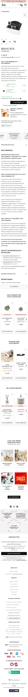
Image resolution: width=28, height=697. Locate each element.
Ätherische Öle (14, 586)
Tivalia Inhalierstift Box (7, 366)
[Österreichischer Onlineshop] (12, 664)
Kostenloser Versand (7, 516)
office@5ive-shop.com (15, 631)
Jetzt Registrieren (17, 574)
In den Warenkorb (19, 102)
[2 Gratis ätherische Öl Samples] (5, 113)
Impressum (14, 592)
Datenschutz (23, 683)
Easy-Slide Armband (9, 90)
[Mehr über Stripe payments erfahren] (14, 690)
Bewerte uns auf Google (15, 637)
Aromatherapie (7, 464)
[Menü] (25, 4)
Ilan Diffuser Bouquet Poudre (7, 411)
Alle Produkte (14, 497)
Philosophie (14, 584)
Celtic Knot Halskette (21, 319)
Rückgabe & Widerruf (14, 615)
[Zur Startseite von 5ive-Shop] (3, 4)
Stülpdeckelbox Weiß (11, 84)
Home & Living (20, 464)
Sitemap (14, 685)
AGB (9, 683)
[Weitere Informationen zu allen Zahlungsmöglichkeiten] (14, 655)
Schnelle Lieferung (13, 604)
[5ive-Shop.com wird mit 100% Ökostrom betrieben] (14, 672)
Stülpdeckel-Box (8, 262)
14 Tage (14, 527)
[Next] (26, 319)
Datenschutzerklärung (21, 560)
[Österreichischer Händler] (16, 664)
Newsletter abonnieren (14, 553)
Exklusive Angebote (21, 487)
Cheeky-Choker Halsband (21, 364)
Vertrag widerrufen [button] (14, 618)
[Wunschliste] (18, 5)
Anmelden (15, 571)
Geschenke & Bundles (7, 122)
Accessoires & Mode (15, 121)
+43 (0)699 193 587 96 (15, 629)
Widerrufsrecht (15, 683)
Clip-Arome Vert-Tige (7, 319)
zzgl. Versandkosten (6, 57)
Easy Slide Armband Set (10, 256)
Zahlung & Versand (14, 612)
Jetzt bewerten (14, 286)
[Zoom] (24, 15)
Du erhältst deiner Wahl (21, 515)
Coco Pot (20, 410)
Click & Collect (12, 607)
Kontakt (14, 594)
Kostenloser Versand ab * (10, 98)
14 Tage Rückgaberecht (15, 610)
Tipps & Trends (14, 581)
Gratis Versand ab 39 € (14, 602)
